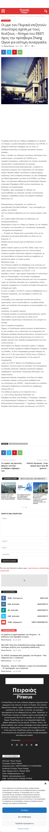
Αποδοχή (24, 810)
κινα (25, 444)
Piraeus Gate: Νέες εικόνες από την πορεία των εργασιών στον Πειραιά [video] (8, 497)
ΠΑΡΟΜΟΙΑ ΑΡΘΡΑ (10, 479)
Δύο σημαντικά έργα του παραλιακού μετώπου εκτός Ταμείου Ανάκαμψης (23, 497)
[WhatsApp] (20, 52)
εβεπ (20, 444)
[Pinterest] (14, 52)
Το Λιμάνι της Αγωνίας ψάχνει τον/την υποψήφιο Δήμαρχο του (11, 467)
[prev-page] (23, 507)
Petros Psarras (9, 46)
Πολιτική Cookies (23, 829)
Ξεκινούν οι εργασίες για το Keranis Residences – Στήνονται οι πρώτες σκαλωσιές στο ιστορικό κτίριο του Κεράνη (40, 499)
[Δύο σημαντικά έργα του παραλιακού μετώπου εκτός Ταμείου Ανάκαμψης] (24, 487)
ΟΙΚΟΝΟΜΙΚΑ (11, 16)
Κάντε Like (44, 598)
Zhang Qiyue (13, 444)
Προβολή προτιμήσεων (24, 823)
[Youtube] (36, 745)
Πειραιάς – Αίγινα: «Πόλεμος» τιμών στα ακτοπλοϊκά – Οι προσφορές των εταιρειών (24, 667)
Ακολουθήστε (42, 604)
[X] (9, 52)
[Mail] (22, 745)
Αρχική (3, 16)
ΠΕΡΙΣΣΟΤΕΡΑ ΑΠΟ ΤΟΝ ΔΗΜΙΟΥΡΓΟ (32, 479)
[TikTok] (27, 745)
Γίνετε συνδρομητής (40, 622)
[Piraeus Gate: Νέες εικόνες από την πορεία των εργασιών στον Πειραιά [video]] (8, 487)
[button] (45, 783)
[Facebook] (3, 52)
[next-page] (26, 507)
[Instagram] (17, 745)
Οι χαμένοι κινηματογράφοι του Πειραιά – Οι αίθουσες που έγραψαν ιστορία (20, 635)
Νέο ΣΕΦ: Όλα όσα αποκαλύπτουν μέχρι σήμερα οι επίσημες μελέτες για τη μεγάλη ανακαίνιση (23, 646)
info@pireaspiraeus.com (29, 740)
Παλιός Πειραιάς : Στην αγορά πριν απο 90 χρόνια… (37, 465)
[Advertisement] (24, 4)
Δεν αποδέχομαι (24, 817)
